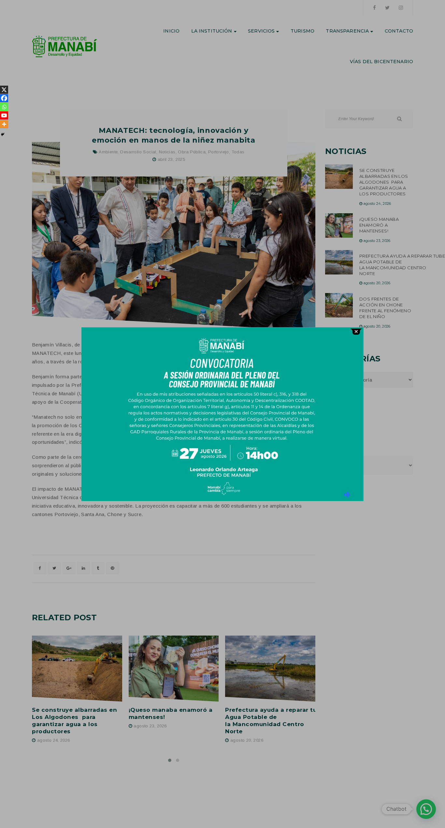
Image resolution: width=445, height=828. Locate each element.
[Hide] (2, 134)
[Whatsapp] (4, 107)
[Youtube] (4, 115)
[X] (4, 90)
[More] (4, 124)
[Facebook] (4, 98)
